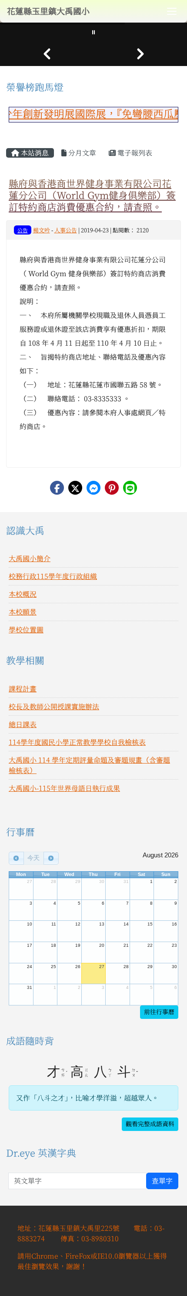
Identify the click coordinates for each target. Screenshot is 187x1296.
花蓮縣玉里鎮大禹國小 (48, 11)
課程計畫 (23, 688)
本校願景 (23, 611)
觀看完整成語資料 (150, 1124)
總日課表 (23, 724)
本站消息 (34, 152)
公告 (22, 230)
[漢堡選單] (172, 11)
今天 (33, 857)
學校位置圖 (26, 629)
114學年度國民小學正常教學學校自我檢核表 (77, 742)
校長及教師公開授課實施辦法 (54, 706)
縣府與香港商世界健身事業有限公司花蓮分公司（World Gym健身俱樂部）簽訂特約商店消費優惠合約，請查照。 (92, 195)
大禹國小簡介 (29, 558)
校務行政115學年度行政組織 (53, 576)
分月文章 (81, 152)
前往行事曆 (159, 1012)
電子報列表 (134, 152)
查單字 (162, 1180)
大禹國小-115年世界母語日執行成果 (64, 788)
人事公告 (65, 230)
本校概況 (23, 594)
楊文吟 (41, 230)
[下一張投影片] (140, 54)
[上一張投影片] (47, 54)
